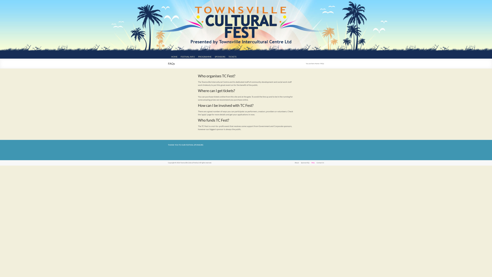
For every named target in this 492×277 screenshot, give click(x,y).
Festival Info (188, 56)
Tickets (232, 56)
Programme (205, 56)
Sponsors (220, 56)
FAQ (313, 163)
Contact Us (320, 163)
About (297, 163)
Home (174, 56)
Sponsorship (305, 163)
